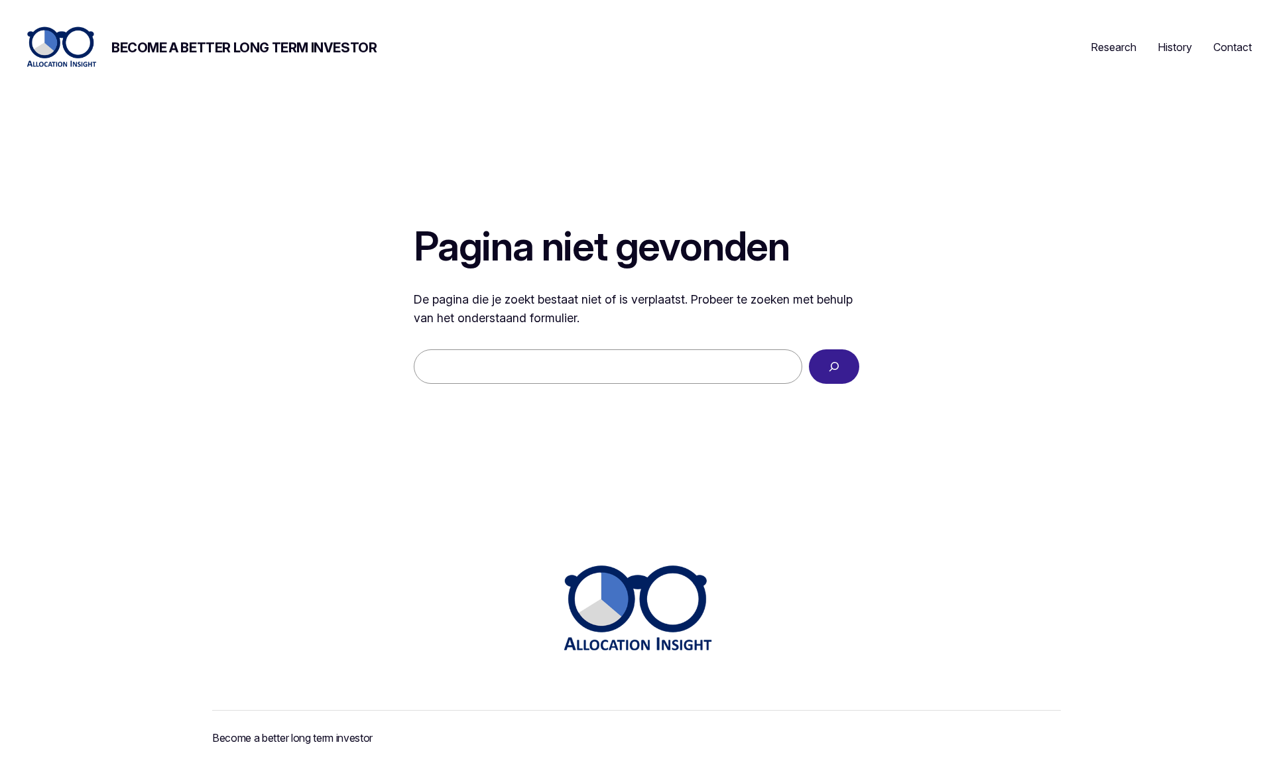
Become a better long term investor (244, 48)
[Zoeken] (834, 366)
